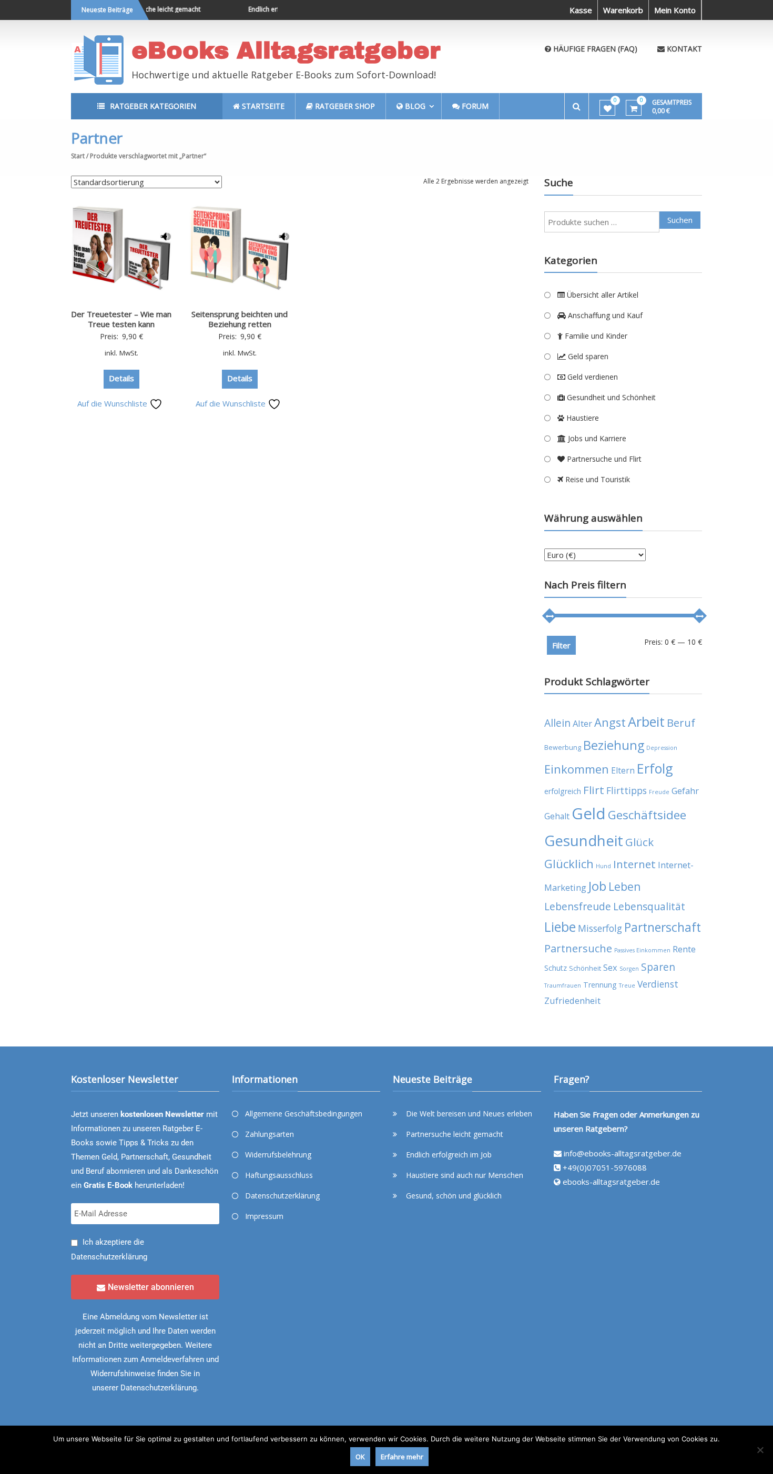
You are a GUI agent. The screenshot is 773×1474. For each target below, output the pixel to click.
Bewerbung (562, 747)
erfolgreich (562, 791)
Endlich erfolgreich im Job (274, 9)
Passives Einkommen (642, 950)
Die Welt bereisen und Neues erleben (469, 1114)
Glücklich (569, 863)
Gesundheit (583, 840)
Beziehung (613, 745)
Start (78, 155)
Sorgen (629, 968)
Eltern (623, 770)
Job (597, 885)
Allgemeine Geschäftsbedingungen (303, 1114)
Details (121, 378)
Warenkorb (623, 10)
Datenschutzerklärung (109, 1257)
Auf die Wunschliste (113, 403)
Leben (624, 886)
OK (360, 1456)
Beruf (681, 723)
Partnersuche (578, 948)
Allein (557, 723)
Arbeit (646, 721)
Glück (639, 842)
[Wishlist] (608, 108)
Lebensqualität (649, 906)
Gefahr (685, 791)
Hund (603, 866)
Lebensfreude (577, 906)
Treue (627, 985)
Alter (582, 723)
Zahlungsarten (269, 1134)
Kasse (580, 10)
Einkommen (576, 769)
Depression (661, 747)
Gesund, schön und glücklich (454, 1196)
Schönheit (585, 968)
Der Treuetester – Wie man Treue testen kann (121, 319)
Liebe (560, 927)
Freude (659, 792)
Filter (561, 645)
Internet (634, 864)
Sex (610, 967)
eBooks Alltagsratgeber (286, 50)
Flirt (593, 789)
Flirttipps (626, 790)
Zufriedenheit (572, 1000)
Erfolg (655, 768)
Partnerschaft (662, 927)
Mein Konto (675, 10)
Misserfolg (600, 928)
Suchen (680, 220)
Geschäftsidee (647, 815)
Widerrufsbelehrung (278, 1155)
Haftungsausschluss (279, 1175)
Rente (684, 949)
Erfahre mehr (402, 1456)
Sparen (658, 967)
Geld (589, 813)
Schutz (555, 968)
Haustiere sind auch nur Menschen (464, 1175)
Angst (610, 722)
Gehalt (556, 816)
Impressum (264, 1216)
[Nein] (760, 1450)
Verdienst (657, 984)
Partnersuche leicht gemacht (146, 9)
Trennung (600, 985)
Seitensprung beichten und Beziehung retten (239, 319)
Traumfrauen (562, 985)
